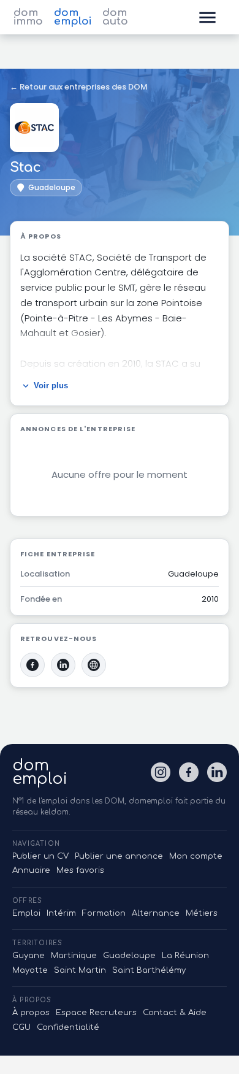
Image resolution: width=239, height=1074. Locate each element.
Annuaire (31, 870)
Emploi (26, 913)
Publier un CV (40, 856)
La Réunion (185, 955)
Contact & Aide (175, 1012)
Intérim (61, 913)
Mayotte (30, 970)
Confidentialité (68, 1027)
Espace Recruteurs (96, 1012)
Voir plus (51, 385)
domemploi (39, 772)
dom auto (115, 17)
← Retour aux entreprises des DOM (79, 87)
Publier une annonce (119, 856)
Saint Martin (80, 970)
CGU (21, 1027)
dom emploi (72, 17)
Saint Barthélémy (149, 970)
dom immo (28, 17)
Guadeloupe (129, 955)
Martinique (74, 955)
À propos (31, 1012)
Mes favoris (80, 870)
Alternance (156, 913)
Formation (104, 913)
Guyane (28, 955)
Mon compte (195, 856)
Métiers (202, 913)
